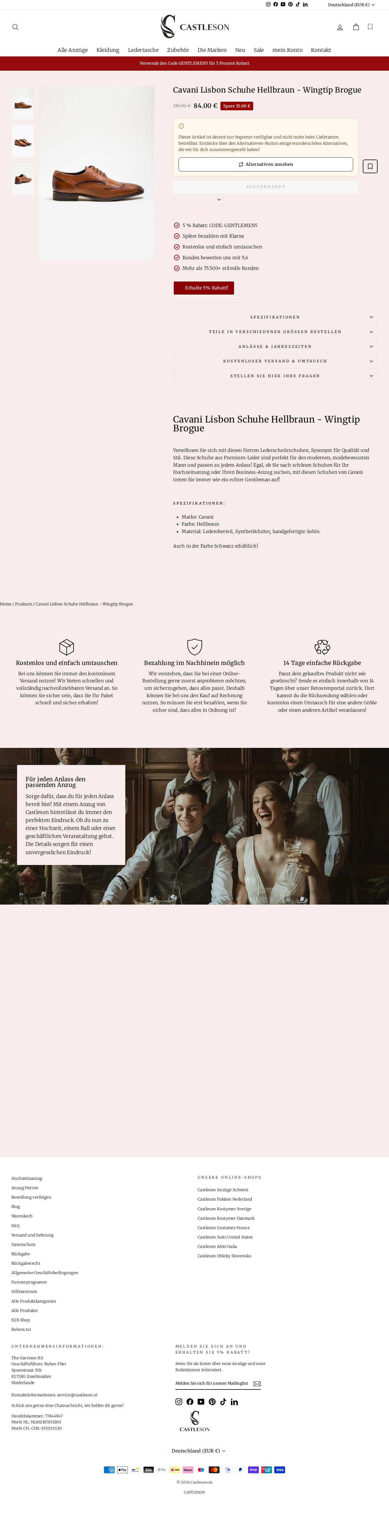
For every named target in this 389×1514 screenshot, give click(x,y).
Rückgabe (20, 1254)
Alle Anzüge (73, 50)
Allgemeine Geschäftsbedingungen (44, 1272)
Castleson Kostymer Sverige (224, 1209)
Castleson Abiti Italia (217, 1246)
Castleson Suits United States (225, 1237)
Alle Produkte (24, 1310)
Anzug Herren (25, 1188)
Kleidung (108, 50)
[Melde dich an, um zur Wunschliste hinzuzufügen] (370, 166)
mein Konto (287, 50)
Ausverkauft (266, 186)
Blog (15, 1206)
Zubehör (178, 50)
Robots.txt (21, 1329)
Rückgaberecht (25, 1263)
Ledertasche (143, 50)
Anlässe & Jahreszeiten (275, 346)
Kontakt (321, 50)
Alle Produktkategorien (33, 1301)
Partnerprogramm (29, 1282)
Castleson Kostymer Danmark (226, 1218)
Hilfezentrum (24, 1291)
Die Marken (212, 50)
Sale (259, 50)
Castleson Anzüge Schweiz (223, 1189)
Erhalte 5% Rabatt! (206, 288)
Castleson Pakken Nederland (225, 1199)
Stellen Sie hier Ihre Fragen (275, 376)
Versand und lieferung (32, 1235)
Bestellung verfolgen (31, 1197)
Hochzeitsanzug (26, 1178)
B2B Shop (20, 1320)
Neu (240, 50)
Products (23, 604)
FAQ (15, 1225)
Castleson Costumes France (224, 1227)
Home (6, 604)
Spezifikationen (275, 317)
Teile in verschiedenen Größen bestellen (275, 331)
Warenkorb (22, 1216)
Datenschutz (23, 1244)
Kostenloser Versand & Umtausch (275, 361)
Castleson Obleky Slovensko (224, 1256)
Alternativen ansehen (269, 164)
